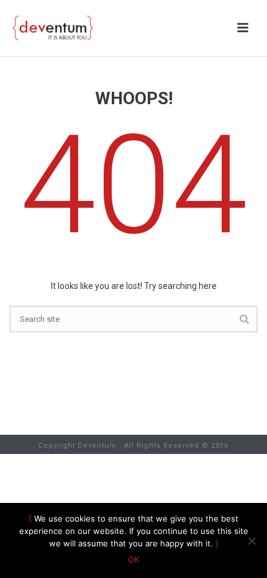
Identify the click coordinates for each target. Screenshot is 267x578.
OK (133, 559)
